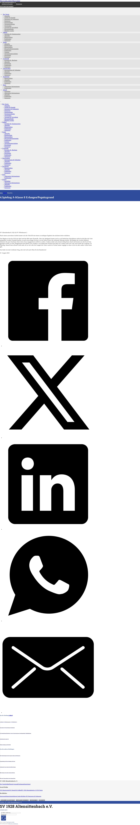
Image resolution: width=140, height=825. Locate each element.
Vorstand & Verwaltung (11, 27)
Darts (4, 85)
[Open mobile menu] (0, 101)
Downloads (7, 55)
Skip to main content (6, 1)
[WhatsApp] (48, 621)
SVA (1, 193)
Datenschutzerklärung (11, 796)
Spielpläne (7, 91)
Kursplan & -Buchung (10, 60)
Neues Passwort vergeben (10, 822)
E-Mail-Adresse (5, 812)
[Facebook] (48, 346)
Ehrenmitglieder (9, 29)
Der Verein (6, 14)
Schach (5, 90)
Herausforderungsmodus (11, 49)
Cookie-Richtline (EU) (22, 796)
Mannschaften (8, 37)
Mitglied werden (9, 31)
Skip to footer (16, 1)
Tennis (5, 42)
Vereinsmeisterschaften (11, 54)
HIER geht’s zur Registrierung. (13, 823)
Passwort (3, 814)
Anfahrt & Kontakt (7, 4)
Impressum (3, 796)
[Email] (48, 712)
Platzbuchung (8, 45)
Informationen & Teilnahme (12, 70)
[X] (48, 437)
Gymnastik (6, 58)
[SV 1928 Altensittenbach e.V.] (2, 11)
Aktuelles (7, 16)
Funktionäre (7, 39)
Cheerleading (6, 68)
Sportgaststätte (8, 22)
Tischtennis (6, 76)
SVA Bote (42, 800)
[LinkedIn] (48, 529)
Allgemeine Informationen (12, 86)
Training (6, 52)
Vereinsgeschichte (9, 24)
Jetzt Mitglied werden (6, 6)
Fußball (5, 32)
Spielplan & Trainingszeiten (12, 34)
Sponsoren (19, 4)
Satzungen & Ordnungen (11, 19)
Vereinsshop (7, 26)
